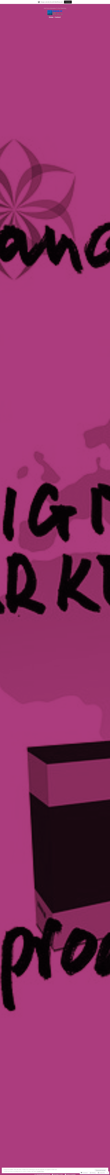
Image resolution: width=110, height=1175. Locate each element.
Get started (67, 2)
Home (51, 17)
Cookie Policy (40, 1171)
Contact (58, 17)
